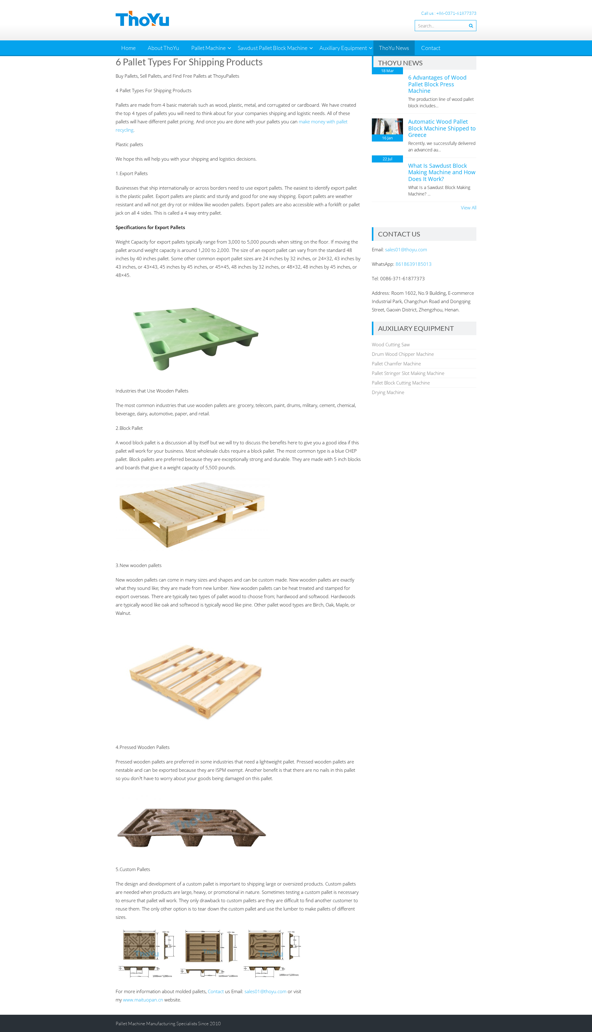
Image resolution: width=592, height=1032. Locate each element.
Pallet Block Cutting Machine (401, 383)
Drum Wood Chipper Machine (403, 354)
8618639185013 (414, 264)
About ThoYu (163, 47)
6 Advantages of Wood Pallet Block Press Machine (437, 84)
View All (468, 207)
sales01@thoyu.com (265, 991)
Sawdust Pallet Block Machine (272, 47)
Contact (430, 47)
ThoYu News (394, 47)
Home (128, 47)
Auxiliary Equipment (343, 47)
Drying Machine (388, 392)
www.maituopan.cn (143, 1000)
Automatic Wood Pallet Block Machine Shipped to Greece (442, 128)
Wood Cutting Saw (391, 344)
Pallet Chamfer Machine (396, 363)
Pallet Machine (208, 47)
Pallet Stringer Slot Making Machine (408, 373)
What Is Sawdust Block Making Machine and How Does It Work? (441, 172)
